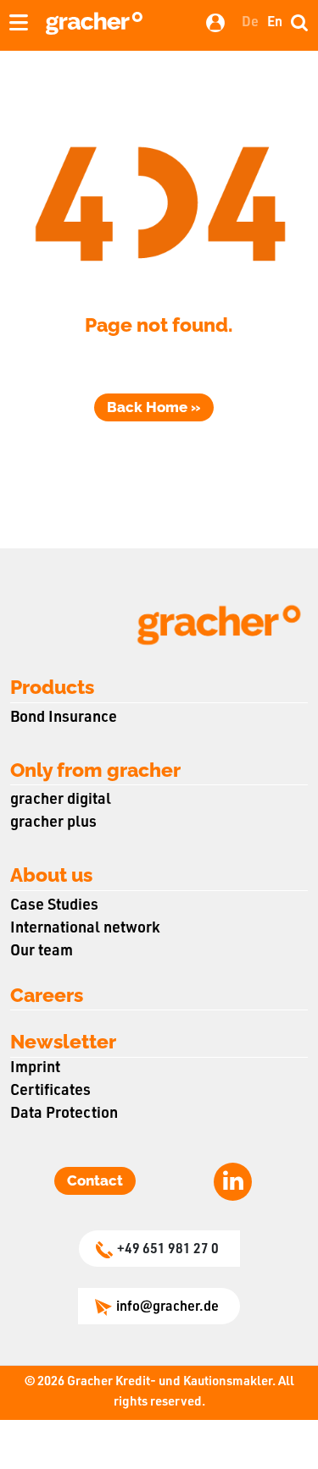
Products (52, 686)
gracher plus (53, 823)
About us (51, 874)
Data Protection (64, 1114)
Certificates (50, 1091)
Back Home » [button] (154, 407)
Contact (95, 1180)
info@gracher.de (167, 1308)
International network (85, 929)
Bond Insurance (63, 718)
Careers (46, 994)
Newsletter (63, 1041)
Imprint (35, 1068)
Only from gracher (95, 769)
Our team (41, 952)
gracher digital (60, 800)
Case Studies (54, 906)
